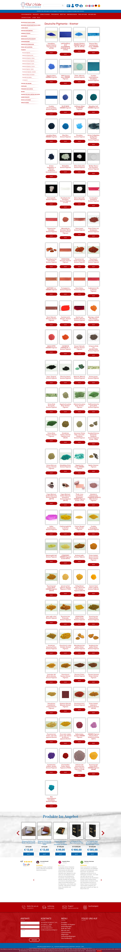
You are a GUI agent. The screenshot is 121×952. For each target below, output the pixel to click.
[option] (29, 839)
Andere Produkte (25, 97)
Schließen (99, 951)
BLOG (38, 18)
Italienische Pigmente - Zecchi (28, 63)
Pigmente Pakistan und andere (28, 74)
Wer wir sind (92, 14)
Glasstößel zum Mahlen (27, 77)
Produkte (64, 923)
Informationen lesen (91, 951)
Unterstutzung (66, 933)
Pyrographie (55, 14)
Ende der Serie (66, 929)
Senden (34, 940)
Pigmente (23, 50)
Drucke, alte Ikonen (26, 100)
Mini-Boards (24, 36)
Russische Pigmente (26, 52)
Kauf (51, 53)
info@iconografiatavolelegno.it (49, 930)
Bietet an (63, 14)
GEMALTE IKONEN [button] (45, 14)
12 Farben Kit (24, 80)
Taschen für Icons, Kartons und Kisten (30, 94)
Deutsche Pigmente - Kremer (28, 69)
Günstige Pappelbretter (27, 30)
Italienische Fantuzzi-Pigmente (28, 61)
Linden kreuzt (24, 28)
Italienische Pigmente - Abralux (28, 58)
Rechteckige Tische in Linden (28, 22)
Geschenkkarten (26, 14)
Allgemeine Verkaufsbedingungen (68, 935)
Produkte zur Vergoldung (27, 44)
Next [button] (103, 833)
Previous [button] (18, 833)
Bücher (23, 92)
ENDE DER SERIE (82, 14)
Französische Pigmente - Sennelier (29, 72)
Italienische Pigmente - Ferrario (28, 66)
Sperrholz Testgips (25, 33)
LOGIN (34, 18)
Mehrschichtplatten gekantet (28, 39)
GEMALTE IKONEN (25, 102)
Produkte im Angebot (68, 925)
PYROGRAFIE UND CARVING (27, 89)
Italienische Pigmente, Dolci (27, 55)
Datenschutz (77, 946)
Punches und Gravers (26, 83)
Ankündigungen (72, 14)
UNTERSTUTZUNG (26, 18)
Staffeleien (24, 86)
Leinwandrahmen (25, 41)
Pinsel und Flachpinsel (26, 47)
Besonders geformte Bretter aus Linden (30, 25)
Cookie (82, 946)
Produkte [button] (36, 14)
